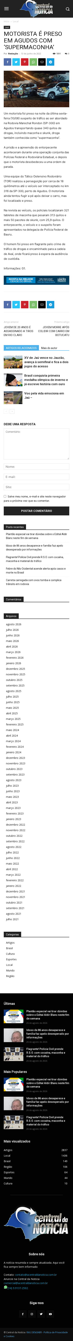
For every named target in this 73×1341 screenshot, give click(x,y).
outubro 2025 (14, 680)
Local (16, 21)
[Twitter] (16, 62)
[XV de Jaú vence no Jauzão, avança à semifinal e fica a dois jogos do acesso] (13, 362)
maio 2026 (12, 641)
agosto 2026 (13, 624)
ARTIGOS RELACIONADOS (21, 348)
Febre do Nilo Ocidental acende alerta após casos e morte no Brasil (36, 570)
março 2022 (13, 874)
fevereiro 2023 (15, 813)
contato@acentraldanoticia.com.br (36, 1274)
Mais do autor (49, 348)
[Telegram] (50, 62)
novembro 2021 (15, 897)
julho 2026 (12, 630)
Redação (13, 53)
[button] (67, 9)
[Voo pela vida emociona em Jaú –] (13, 397)
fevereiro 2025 (15, 724)
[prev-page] (6, 411)
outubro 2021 (14, 902)
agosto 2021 (13, 913)
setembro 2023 (15, 774)
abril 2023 (12, 802)
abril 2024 (12, 735)
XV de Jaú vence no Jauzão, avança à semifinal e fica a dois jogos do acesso (46, 362)
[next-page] (12, 411)
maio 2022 (12, 863)
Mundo (10, 970)
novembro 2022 (15, 830)
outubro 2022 (14, 835)
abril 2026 (12, 646)
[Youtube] (50, 1314)
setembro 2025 (15, 685)
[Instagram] (32, 1314)
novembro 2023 (15, 763)
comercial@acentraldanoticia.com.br (26, 1283)
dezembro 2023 (15, 758)
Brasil (9, 948)
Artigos (10, 942)
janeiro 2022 (13, 886)
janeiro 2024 (13, 752)
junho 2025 (13, 702)
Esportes (11, 959)
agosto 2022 (13, 847)
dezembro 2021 (15, 891)
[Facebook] (7, 62)
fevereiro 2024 (15, 746)
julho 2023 (12, 785)
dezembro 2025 (15, 668)
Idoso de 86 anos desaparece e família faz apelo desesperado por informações (34, 547)
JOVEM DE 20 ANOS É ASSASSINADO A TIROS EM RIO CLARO (18, 331)
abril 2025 (12, 713)
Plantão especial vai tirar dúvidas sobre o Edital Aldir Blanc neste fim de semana (36, 536)
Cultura (10, 953)
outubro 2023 (14, 769)
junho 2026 (13, 635)
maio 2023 (12, 797)
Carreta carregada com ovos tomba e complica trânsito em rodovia (33, 582)
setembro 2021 (15, 908)
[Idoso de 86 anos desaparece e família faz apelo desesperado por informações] (13, 1035)
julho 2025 (12, 696)
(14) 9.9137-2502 (17, 1288)
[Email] (42, 62)
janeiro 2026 (13, 663)
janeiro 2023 (13, 819)
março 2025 (13, 719)
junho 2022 (13, 858)
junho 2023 (13, 791)
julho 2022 (12, 852)
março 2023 (13, 808)
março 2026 (13, 652)
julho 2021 (12, 919)
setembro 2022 (15, 841)
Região (10, 976)
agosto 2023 (13, 780)
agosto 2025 (13, 691)
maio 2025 (12, 707)
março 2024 (13, 741)
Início (6, 21)
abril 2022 (12, 869)
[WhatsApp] (33, 62)
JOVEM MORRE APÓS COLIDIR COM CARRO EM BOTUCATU (53, 331)
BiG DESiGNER (34, 1332)
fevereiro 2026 (15, 657)
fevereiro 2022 (15, 880)
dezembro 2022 (15, 824)
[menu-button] (6, 9)
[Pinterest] (24, 62)
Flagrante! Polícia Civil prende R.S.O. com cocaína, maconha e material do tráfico (35, 559)
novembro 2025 (15, 674)
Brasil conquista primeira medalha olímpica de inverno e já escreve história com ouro (46, 380)
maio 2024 (12, 730)
